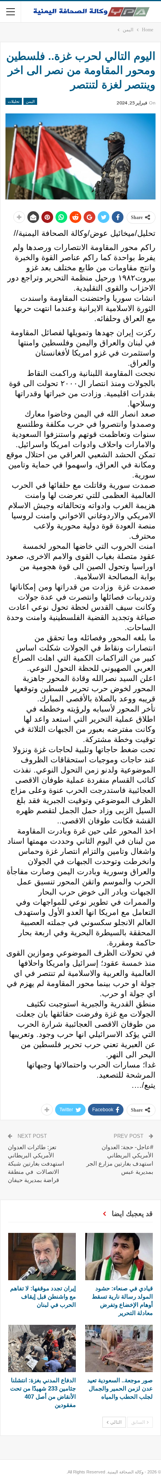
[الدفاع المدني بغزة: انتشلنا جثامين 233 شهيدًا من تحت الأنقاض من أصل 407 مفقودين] (42, 1348)
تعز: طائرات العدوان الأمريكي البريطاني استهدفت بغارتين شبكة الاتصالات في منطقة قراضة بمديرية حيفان (36, 1163)
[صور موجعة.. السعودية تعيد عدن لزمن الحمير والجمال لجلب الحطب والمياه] (119, 1348)
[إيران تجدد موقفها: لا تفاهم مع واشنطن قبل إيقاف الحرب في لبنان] (42, 1256)
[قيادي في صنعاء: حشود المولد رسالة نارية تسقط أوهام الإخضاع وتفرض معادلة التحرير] (119, 1256)
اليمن (30, 101)
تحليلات (14, 101)
